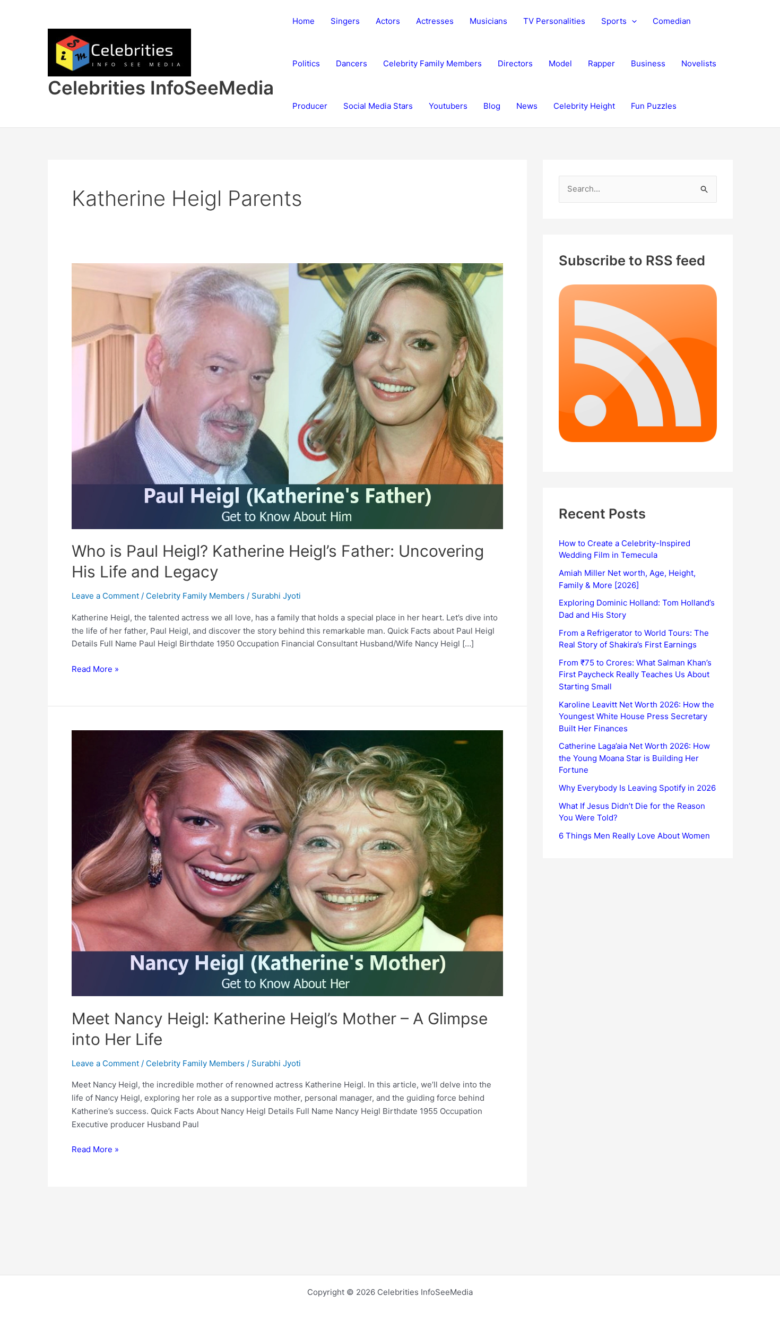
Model (560, 63)
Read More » (95, 669)
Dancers (351, 63)
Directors (515, 63)
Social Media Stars (378, 106)
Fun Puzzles (654, 106)
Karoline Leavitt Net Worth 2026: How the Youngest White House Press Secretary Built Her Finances (636, 716)
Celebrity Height (584, 106)
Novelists (698, 63)
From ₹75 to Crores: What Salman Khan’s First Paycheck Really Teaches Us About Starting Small (635, 675)
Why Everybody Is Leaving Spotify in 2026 (637, 788)
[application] (632, 21)
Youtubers (448, 106)
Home (303, 21)
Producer (309, 106)
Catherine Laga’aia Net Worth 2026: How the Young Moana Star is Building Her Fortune (634, 758)
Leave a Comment (105, 596)
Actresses (435, 21)
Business (648, 63)
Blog (491, 106)
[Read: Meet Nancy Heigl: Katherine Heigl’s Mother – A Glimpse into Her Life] (288, 863)
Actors (388, 21)
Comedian (672, 21)
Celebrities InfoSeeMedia (161, 87)
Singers (345, 21)
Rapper (601, 63)
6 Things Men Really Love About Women (634, 836)
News (527, 106)
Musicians (488, 21)
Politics (306, 63)
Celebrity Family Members (432, 63)
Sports (614, 21)
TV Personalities (554, 21)
